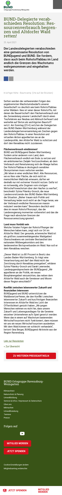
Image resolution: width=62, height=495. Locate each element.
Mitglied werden (43, 490)
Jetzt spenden (17, 490)
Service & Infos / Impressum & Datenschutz (23, 401)
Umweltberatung (11, 411)
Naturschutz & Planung (13, 394)
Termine (7, 414)
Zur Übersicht (13, 346)
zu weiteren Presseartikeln (31, 355)
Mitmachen (8, 407)
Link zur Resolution (14, 341)
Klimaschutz (9, 391)
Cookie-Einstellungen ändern (16, 465)
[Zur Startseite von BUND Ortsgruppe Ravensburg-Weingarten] (8, 4)
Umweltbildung (10, 397)
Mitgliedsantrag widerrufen (15, 468)
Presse (7, 418)
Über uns (8, 404)
